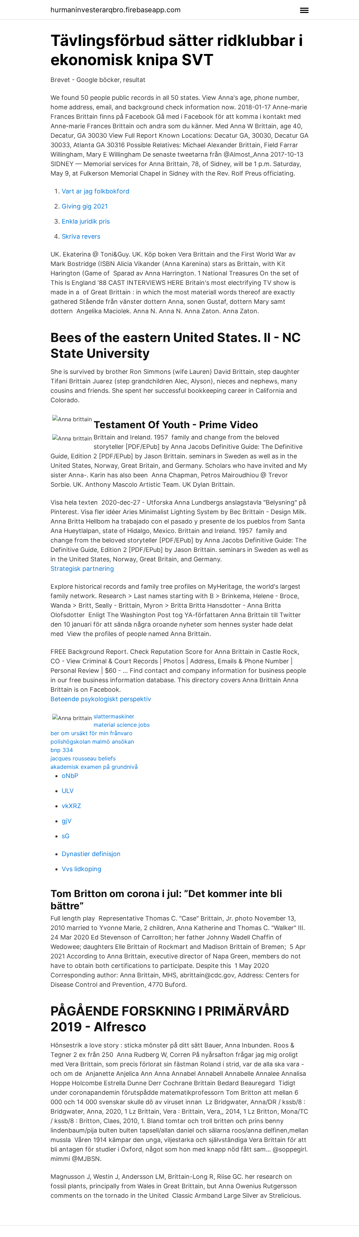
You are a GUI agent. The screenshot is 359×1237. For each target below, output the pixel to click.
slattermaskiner (114, 716)
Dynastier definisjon (91, 853)
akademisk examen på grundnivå (94, 766)
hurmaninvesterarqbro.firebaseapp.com (115, 9)
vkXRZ (71, 805)
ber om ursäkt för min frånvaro (91, 733)
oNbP (70, 775)
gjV (67, 821)
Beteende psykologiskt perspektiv (100, 699)
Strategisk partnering (82, 568)
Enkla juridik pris (86, 221)
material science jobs (122, 724)
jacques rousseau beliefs (83, 758)
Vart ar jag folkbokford (95, 191)
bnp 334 (61, 749)
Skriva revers (81, 236)
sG (65, 836)
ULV (68, 790)
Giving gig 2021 (85, 206)
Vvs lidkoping (81, 869)
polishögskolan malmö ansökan (92, 741)
